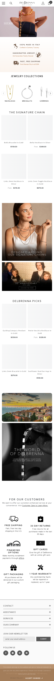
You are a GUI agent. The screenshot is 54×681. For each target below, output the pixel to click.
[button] (50, 93)
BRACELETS (27, 101)
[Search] (11, 3)
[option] (9, 93)
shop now (8, 23)
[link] (27, 54)
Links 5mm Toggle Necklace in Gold (40, 182)
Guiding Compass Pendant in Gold (14, 332)
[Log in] (43, 3)
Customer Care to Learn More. (35, 505)
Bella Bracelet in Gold (13, 143)
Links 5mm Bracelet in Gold (14, 371)
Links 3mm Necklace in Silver (14, 182)
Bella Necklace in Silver (40, 143)
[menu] (3, 3)
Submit (43, 639)
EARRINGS (44, 101)
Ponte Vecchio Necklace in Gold (40, 332)
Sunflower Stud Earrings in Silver (39, 372)
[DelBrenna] (10, 92)
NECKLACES (10, 101)
